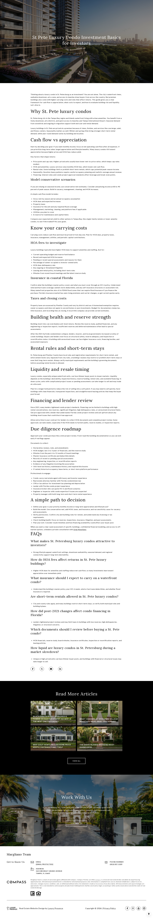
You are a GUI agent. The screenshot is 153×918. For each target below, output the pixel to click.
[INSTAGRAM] (133, 908)
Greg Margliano (79, 529)
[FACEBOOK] (127, 908)
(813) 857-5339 (116, 864)
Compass (98, 880)
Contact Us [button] (76, 823)
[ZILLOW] (138, 908)
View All (76, 761)
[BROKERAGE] (144, 908)
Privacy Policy (109, 908)
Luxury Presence (55, 908)
